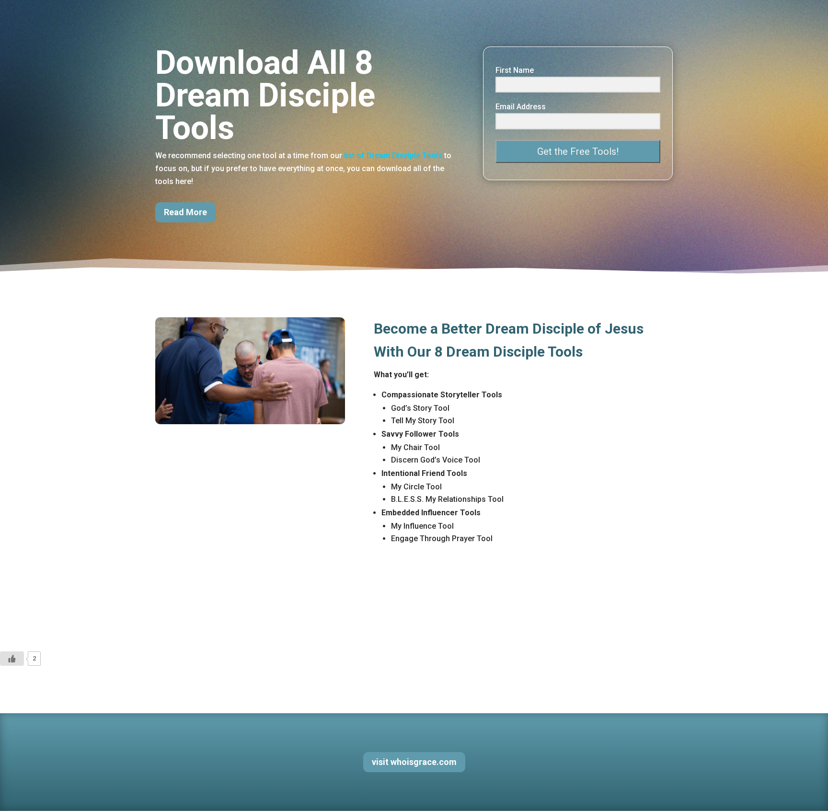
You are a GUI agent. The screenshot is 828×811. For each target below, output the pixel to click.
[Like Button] (12, 658)
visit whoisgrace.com (414, 762)
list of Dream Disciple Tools (393, 155)
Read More (185, 212)
